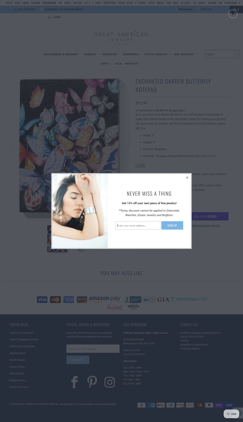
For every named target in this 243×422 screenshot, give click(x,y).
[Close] (187, 177)
